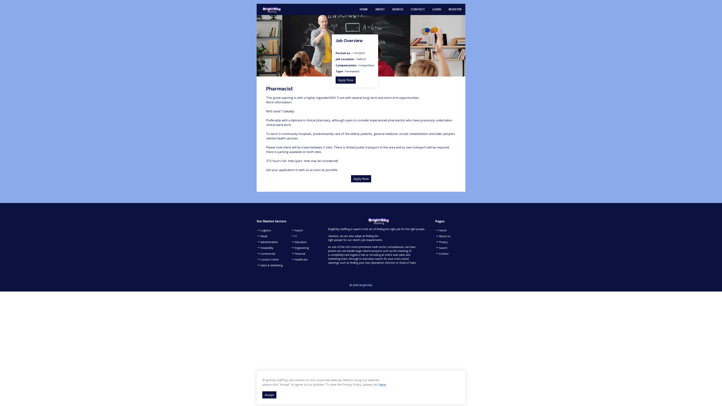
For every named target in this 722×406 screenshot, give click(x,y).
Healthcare (301, 259)
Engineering (302, 248)
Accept (269, 395)
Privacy (443, 242)
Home (364, 9)
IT (296, 236)
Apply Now (345, 80)
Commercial (267, 253)
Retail (263, 236)
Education (301, 242)
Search (397, 9)
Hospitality (266, 248)
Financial (300, 253)
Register (455, 9)
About (380, 9)
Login (436, 9)
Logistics (265, 230)
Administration (269, 242)
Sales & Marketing (271, 265)
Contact (418, 9)
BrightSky (365, 285)
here (382, 385)
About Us (444, 236)
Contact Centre (269, 259)
